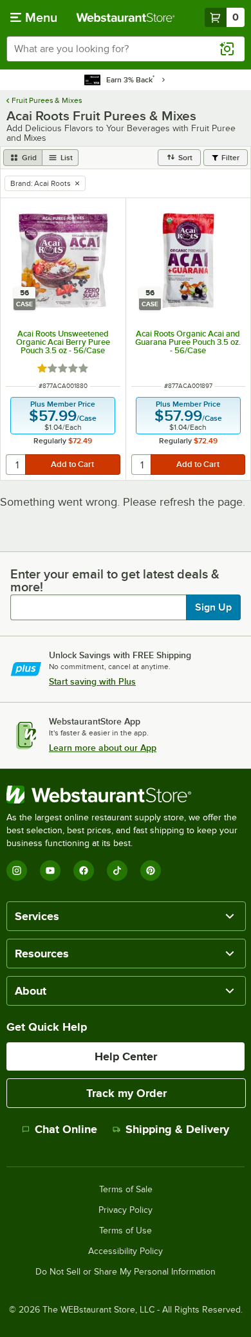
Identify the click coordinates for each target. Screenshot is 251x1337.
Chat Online (66, 1129)
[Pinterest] (150, 870)
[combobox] (125, 49)
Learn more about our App (102, 747)
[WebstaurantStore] (125, 794)
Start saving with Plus (92, 681)
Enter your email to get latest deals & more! (114, 580)
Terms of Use (125, 1230)
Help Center (126, 1056)
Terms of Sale (126, 1189)
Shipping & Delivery (177, 1129)
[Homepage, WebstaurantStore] (126, 17)
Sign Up (213, 607)
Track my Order (126, 1093)
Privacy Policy (125, 1210)
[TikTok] (117, 870)
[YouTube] (50, 870)
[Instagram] (16, 870)
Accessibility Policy (125, 1251)
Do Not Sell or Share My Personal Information (125, 1272)
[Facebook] (83, 870)
